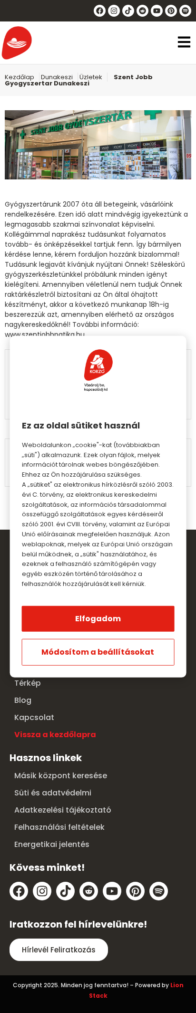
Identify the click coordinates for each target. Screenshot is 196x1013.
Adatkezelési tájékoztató (62, 809)
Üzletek (90, 77)
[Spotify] (185, 11)
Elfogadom (98, 618)
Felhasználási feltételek (59, 827)
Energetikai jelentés (51, 844)
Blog (22, 700)
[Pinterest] (171, 11)
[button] (184, 43)
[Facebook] (100, 11)
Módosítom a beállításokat (97, 652)
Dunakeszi (57, 77)
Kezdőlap (19, 77)
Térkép (27, 683)
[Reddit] (142, 11)
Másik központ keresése (60, 775)
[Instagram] (114, 11)
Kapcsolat (34, 717)
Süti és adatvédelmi (52, 792)
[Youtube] (157, 11)
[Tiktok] (128, 11)
